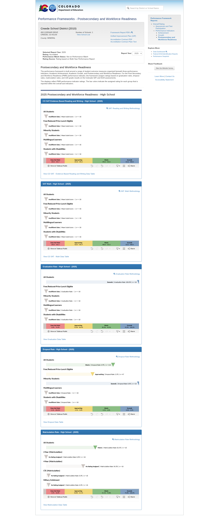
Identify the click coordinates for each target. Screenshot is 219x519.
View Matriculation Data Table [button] (55, 505)
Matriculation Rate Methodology (127, 439)
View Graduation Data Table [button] (54, 339)
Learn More (159, 76)
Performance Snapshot (161, 56)
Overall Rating (159, 24)
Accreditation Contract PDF (121, 39)
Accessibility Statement (164, 80)
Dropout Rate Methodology (129, 357)
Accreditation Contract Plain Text (123, 42)
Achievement (163, 33)
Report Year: (126, 53)
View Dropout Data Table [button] (53, 422)
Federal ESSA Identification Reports (165, 54)
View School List (83, 35)
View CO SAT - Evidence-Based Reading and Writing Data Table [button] (69, 174)
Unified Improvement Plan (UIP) (123, 36)
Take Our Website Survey (164, 68)
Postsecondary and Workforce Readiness (167, 38)
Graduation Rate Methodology (127, 274)
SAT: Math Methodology (130, 191)
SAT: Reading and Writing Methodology (124, 108)
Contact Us (170, 76)
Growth (161, 35)
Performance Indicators (165, 31)
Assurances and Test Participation (164, 27)
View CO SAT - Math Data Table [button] (56, 257)
